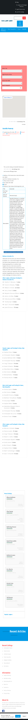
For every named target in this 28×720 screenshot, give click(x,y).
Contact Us (6, 687)
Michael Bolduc (8, 375)
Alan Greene (7, 372)
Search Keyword (6, 85)
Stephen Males (8, 403)
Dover (19, 29)
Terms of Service (7, 690)
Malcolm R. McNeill (9, 428)
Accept (18, 716)
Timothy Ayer (8, 302)
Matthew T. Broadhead (10, 398)
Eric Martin (6, 666)
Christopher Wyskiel (9, 355)
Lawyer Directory (7, 675)
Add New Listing (20, 23)
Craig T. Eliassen (8, 363)
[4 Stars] (14, 121)
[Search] (24, 18)
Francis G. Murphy (9, 285)
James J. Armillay (9, 296)
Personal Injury (6, 135)
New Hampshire (12, 29)
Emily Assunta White (10, 299)
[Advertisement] (14, 48)
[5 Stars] (16, 121)
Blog (17, 2)
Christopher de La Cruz (10, 413)
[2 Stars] (11, 121)
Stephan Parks (8, 352)
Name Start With (6, 80)
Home (4, 29)
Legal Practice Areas (20, 9)
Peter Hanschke (7, 657)
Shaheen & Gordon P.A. (13, 133)
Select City (4, 68)
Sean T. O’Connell (9, 304)
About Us (6, 684)
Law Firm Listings (20, 12)
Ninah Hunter (7, 651)
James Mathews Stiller (10, 358)
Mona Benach (7, 663)
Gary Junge (7, 400)
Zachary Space (8, 389)
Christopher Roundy (9, 360)
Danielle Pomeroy (9, 395)
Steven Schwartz (8, 366)
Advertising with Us (8, 681)
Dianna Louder (8, 431)
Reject (24, 716)
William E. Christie (9, 288)
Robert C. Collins (8, 437)
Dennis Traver (8, 416)
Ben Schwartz (7, 445)
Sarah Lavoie (7, 442)
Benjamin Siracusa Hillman (12, 293)
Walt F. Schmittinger (9, 451)
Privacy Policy (7, 693)
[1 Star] (9, 121)
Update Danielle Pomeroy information (13, 252)
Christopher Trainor (8, 648)
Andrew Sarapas (7, 654)
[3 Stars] (13, 121)
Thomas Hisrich (8, 377)
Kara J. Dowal (8, 290)
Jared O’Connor (9, 307)
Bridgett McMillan (7, 660)
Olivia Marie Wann (9, 369)
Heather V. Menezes (10, 282)
